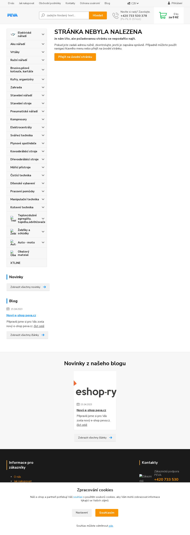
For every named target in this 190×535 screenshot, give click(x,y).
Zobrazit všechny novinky (25, 287)
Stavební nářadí (21, 95)
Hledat (98, 15)
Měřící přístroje (20, 167)
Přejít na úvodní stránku (75, 57)
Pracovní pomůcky (22, 191)
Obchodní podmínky (50, 3)
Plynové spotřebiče (23, 143)
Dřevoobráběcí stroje (24, 159)
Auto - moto (26, 242)
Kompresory (18, 119)
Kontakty (70, 3)
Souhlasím (106, 513)
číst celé (39, 326)
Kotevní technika (21, 207)
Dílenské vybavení (22, 183)
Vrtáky (14, 52)
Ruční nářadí (18, 60)
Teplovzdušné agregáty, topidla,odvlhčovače (31, 218)
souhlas (78, 497)
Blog (107, 3)
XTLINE (15, 263)
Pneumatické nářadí (24, 111)
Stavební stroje (21, 103)
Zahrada (16, 87)
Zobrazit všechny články (24, 335)
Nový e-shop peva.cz (21, 315)
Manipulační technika (24, 199)
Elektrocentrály (21, 127)
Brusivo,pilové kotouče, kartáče (21, 69)
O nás (11, 3)
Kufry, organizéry (22, 79)
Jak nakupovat (26, 3)
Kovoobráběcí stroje (23, 151)
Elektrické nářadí (24, 34)
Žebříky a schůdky (24, 231)
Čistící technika (20, 175)
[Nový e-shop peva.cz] (95, 385)
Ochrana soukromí (90, 3)
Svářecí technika (21, 135)
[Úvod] (21, 15)
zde (111, 526)
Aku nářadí (17, 44)
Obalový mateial (23, 253)
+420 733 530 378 (134, 16)
